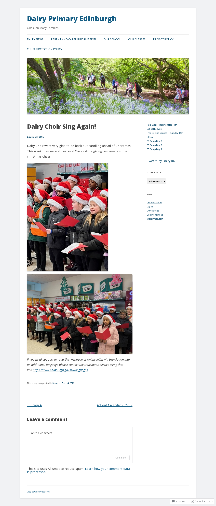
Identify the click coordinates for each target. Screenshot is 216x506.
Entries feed (153, 210)
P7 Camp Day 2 (154, 145)
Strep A (34, 405)
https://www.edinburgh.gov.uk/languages (60, 370)
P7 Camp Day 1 (154, 149)
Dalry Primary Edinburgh (72, 18)
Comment (120, 457)
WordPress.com (155, 218)
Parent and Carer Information (73, 39)
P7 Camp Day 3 (154, 141)
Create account (154, 202)
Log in (150, 206)
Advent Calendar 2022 (114, 405)
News (55, 383)
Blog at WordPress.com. (38, 491)
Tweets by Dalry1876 (162, 161)
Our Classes (136, 39)
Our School (112, 39)
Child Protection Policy (44, 49)
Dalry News (35, 39)
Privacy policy (163, 39)
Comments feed (155, 214)
